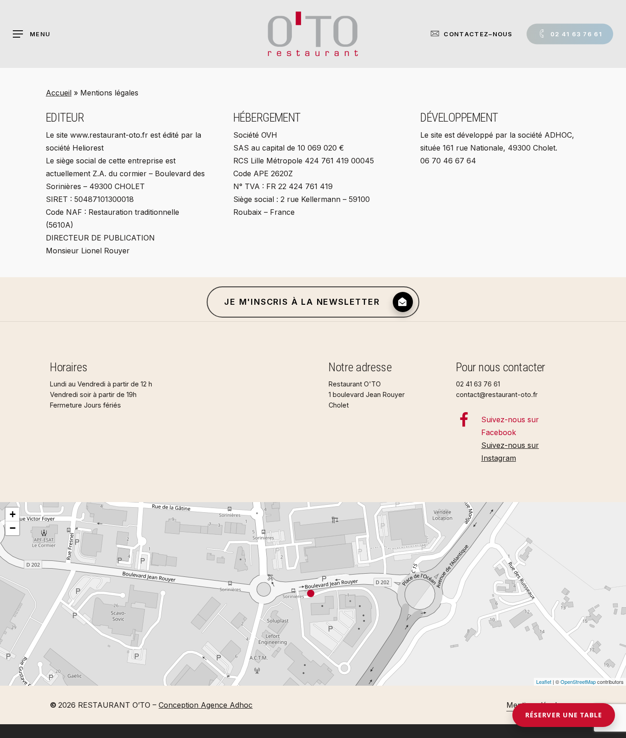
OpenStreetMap (578, 681)
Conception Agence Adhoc (206, 705)
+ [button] (13, 514)
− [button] (13, 528)
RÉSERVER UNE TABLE (563, 714)
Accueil (58, 92)
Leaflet (543, 681)
